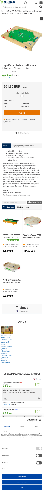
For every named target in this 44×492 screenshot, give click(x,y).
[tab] (6, 145)
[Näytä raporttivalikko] (39, 398)
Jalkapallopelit (37, 11)
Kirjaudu (30, 2)
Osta (22, 112)
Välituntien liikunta (24, 11)
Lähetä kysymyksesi (34, 202)
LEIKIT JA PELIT (10, 11)
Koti (2, 11)
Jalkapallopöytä (7, 13)
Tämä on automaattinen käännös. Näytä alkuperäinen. (19, 392)
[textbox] (14, 202)
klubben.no (6, 404)
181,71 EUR (25, 106)
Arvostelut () (6, 78)
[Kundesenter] (25, 2)
